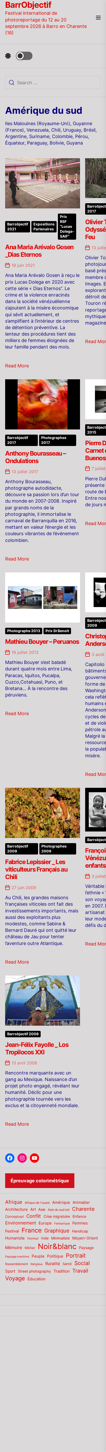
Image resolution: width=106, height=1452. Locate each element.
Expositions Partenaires (44, 226)
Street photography (34, 1271)
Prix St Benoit (57, 631)
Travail (80, 1270)
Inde (45, 1238)
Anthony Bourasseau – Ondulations (35, 457)
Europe (45, 1223)
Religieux (37, 1264)
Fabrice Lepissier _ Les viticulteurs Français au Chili (36, 869)
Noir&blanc (57, 1246)
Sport (10, 1271)
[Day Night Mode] (18, 56)
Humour (33, 1238)
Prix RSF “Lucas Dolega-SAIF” (67, 226)
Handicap (80, 1231)
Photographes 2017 (53, 440)
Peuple (38, 1256)
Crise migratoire (56, 1216)
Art (33, 1209)
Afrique (13, 1202)
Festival (12, 1231)
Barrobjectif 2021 (17, 226)
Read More (17, 365)
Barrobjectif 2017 (17, 440)
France (32, 1230)
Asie (41, 1209)
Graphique (56, 1230)
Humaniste (15, 1238)
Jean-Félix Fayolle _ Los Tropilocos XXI (36, 1048)
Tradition (62, 1271)
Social (82, 1263)
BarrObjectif (28, 5)
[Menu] (98, 18)
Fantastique (62, 1223)
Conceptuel (14, 1216)
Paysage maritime (17, 1256)
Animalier (81, 1202)
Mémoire (13, 1247)
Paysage (86, 1247)
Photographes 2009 (54, 848)
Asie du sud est (58, 1210)
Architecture (16, 1209)
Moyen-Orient (85, 1238)
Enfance (79, 1216)
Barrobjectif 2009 (17, 848)
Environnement (20, 1223)
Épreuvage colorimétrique (40, 1180)
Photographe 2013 (23, 631)
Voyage (15, 1278)
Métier (30, 1248)
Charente (83, 1209)
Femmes (80, 1223)
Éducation (37, 1278)
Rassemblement (16, 1264)
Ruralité (52, 1263)
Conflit (33, 1216)
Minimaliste (60, 1238)
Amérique (61, 1202)
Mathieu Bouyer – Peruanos (42, 641)
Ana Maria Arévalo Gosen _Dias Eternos (39, 250)
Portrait (76, 1255)
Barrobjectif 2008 (23, 1034)
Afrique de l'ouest (37, 1203)
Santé (67, 1264)
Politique (55, 1256)
